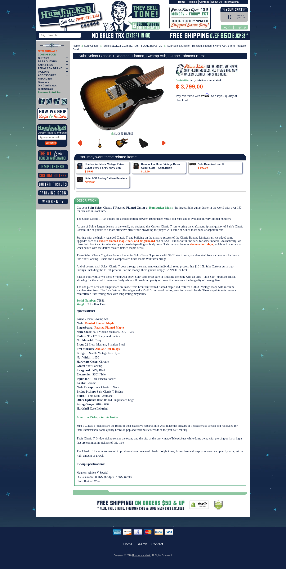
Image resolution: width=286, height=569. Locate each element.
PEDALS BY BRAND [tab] (50, 68)
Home (181, 1)
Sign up (241, 27)
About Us (216, 1)
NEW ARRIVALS (47, 51)
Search (142, 544)
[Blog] (56, 101)
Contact (204, 1)
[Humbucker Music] (71, 16)
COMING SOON (47, 54)
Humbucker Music (141, 555)
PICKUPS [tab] (43, 71)
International (231, 1)
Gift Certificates (47, 85)
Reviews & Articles (49, 92)
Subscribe (51, 142)
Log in (226, 27)
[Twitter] (49, 101)
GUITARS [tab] (43, 58)
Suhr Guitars (91, 46)
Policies (192, 1)
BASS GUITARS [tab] (47, 61)
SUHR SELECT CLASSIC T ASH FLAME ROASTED (132, 46)
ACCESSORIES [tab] (47, 75)
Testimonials (45, 88)
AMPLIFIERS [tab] (45, 65)
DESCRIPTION (87, 200)
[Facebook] (41, 101)
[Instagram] (64, 101)
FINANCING (45, 78)
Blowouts (43, 82)
